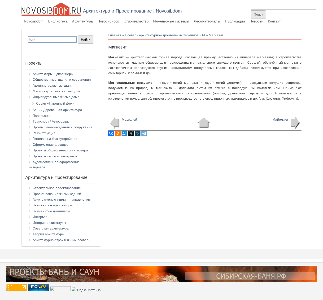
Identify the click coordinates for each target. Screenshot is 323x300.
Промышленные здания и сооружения (62, 127)
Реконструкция (44, 133)
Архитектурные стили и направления (61, 199)
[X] (131, 133)
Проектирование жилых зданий (57, 194)
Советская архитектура (51, 228)
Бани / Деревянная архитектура (57, 110)
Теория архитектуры (48, 234)
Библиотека (57, 21)
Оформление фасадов (50, 144)
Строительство (136, 21)
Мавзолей (129, 119)
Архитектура (82, 21)
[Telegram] (144, 133)
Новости (256, 21)
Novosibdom (34, 21)
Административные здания (53, 85)
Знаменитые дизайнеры (51, 211)
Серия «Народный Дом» (55, 103)
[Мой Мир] (124, 133)
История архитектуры (49, 223)
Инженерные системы (171, 21)
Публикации (235, 21)
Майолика (280, 119)
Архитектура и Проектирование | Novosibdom (132, 10)
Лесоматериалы (207, 21)
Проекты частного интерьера (55, 156)
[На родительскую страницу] (203, 123)
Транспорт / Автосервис (51, 121)
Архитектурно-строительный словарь (61, 240)
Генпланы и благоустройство (55, 139)
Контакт (274, 21)
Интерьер (40, 217)
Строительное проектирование (57, 188)
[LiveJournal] (137, 133)
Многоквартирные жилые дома (57, 91)
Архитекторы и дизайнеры (53, 74)
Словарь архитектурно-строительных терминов (161, 35)
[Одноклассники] (118, 133)
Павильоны (41, 116)
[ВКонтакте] (111, 133)
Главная (114, 35)
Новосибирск (108, 21)
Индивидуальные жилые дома (56, 97)
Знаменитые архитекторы (53, 205)
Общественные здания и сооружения (62, 79)
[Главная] (51, 9)
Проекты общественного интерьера (60, 150)
